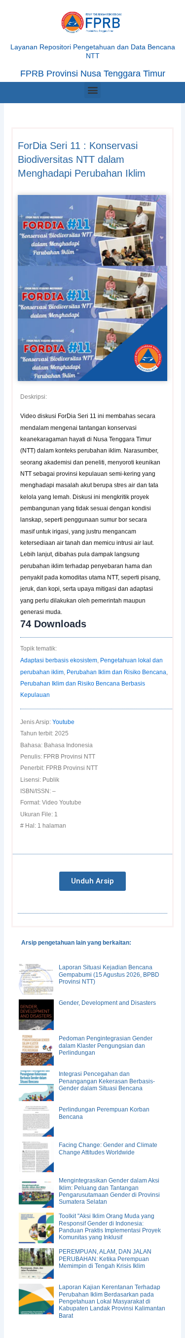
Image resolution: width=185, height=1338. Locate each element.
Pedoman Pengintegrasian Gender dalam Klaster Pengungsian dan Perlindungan (105, 1045)
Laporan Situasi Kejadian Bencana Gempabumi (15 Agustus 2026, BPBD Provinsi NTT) (109, 974)
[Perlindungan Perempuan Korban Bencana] (36, 1121)
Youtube (63, 722)
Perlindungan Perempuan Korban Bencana (104, 1113)
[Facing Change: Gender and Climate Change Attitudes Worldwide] (36, 1157)
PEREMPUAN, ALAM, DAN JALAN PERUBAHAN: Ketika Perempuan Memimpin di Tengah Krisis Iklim (105, 1258)
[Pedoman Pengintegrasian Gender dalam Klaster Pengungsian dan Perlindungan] (36, 1050)
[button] (92, 90)
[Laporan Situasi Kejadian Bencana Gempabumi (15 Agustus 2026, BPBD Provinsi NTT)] (36, 979)
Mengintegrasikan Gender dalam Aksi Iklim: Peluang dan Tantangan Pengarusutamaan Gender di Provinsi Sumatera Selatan (109, 1191)
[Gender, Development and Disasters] (36, 1014)
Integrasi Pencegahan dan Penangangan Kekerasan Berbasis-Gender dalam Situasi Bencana (107, 1081)
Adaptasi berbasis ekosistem (58, 660)
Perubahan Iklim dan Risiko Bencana (116, 672)
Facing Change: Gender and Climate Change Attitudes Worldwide (108, 1148)
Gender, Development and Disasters (107, 1002)
